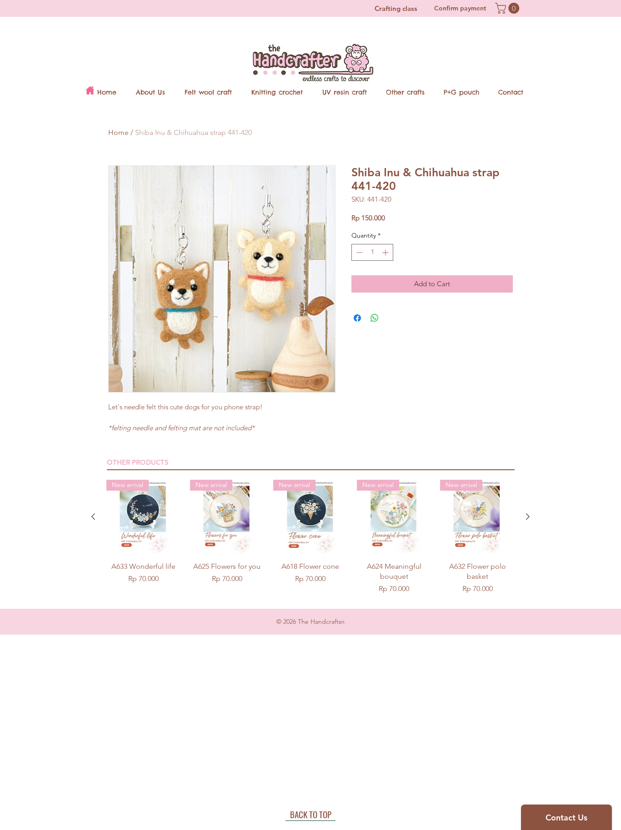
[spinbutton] (372, 252)
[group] (310, 537)
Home (118, 132)
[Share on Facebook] (357, 318)
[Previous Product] (93, 516)
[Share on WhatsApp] (374, 318)
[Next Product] (527, 516)
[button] (508, 8)
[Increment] (386, 252)
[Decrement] (358, 252)
